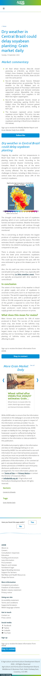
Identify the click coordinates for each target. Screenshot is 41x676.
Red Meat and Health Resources (13, 575)
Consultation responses (10, 553)
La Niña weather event (24, 274)
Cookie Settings (6, 675)
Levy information (7, 560)
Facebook (7, 625)
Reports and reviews (9, 565)
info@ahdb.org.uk (10, 478)
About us (4, 548)
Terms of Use (10, 473)
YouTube (7, 633)
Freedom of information (10, 587)
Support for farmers (9, 572)
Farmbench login (7, 567)
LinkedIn (7, 630)
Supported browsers (9, 605)
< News (3, 26)
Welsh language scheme (10, 607)
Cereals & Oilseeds (9, 492)
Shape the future (7, 577)
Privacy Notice (24, 473)
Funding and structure (9, 558)
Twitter (6, 628)
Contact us (5, 615)
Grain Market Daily (9, 502)
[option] (20, 390)
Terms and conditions (9, 603)
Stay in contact (20, 356)
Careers (4, 550)
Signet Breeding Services (10, 570)
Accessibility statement (10, 600)
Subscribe (20, 135)
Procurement (6, 563)
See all (32, 365)
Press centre (6, 618)
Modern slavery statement (11, 590)
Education (5, 555)
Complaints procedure (9, 585)
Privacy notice (6, 592)
